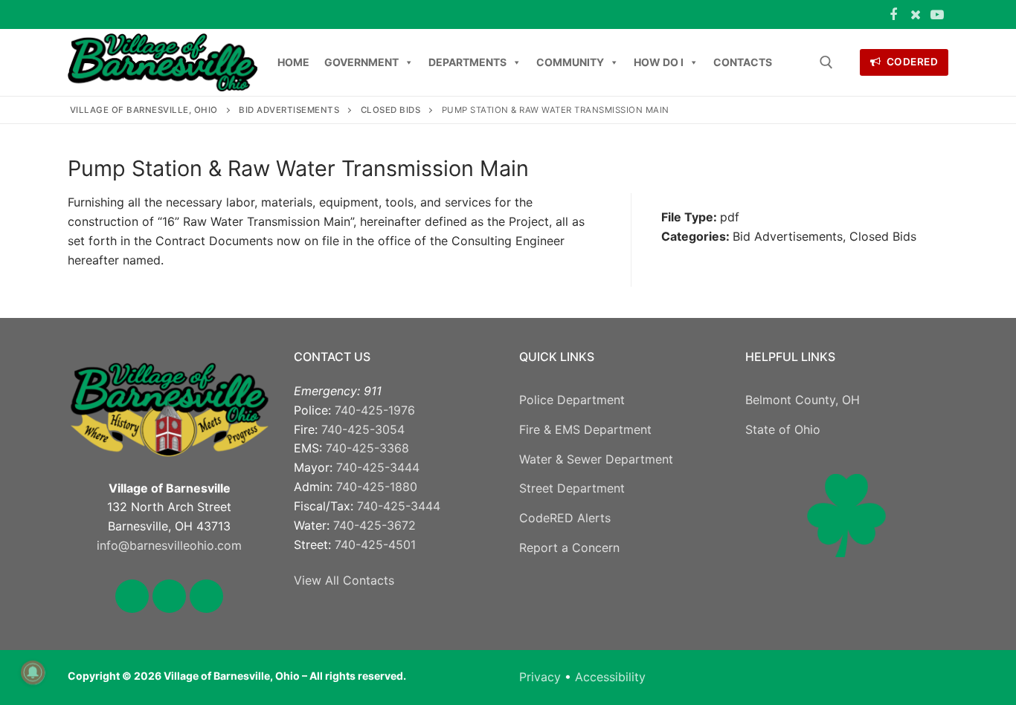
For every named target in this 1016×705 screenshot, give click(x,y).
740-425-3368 (367, 448)
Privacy (540, 676)
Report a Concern (569, 547)
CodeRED (911, 62)
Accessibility (610, 676)
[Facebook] (893, 15)
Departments (467, 62)
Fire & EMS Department (585, 429)
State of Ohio (782, 429)
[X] (915, 15)
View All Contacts (344, 580)
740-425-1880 (376, 486)
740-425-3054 (363, 429)
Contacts (742, 62)
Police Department (572, 399)
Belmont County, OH (802, 399)
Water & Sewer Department (596, 459)
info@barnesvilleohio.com (169, 545)
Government (361, 62)
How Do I (659, 62)
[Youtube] (937, 15)
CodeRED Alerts (565, 517)
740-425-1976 (375, 410)
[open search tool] (826, 62)
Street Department (572, 488)
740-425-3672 (374, 525)
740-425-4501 (375, 544)
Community (570, 62)
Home (293, 62)
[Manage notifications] (33, 672)
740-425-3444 (377, 467)
